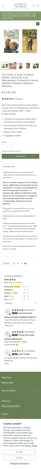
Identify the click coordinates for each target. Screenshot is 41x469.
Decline (19, 458)
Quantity (4, 142)
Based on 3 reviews (13, 282)
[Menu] (3, 5)
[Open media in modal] (37, 23)
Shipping (4, 151)
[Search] (33, 5)
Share (7, 263)
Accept (19, 452)
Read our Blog (7, 382)
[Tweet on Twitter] (21, 263)
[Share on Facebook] (14, 263)
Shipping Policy (9, 166)
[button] (8, 99)
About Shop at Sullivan (11, 406)
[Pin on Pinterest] (18, 263)
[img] (18, 310)
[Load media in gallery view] (5, 65)
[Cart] (38, 5)
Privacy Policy (31, 445)
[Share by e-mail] (25, 263)
